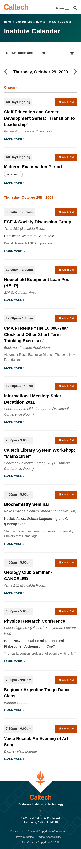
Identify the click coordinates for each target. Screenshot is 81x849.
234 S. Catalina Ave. (20, 292)
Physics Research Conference (34, 621)
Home (8, 21)
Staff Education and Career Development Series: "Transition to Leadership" (39, 118)
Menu (60, 8)
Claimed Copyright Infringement (47, 831)
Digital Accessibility (49, 836)
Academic (13, 174)
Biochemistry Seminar (26, 504)
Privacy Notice (25, 836)
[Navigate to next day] (75, 72)
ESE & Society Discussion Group (37, 221)
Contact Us (17, 831)
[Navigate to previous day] (5, 72)
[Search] (75, 8)
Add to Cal (67, 102)
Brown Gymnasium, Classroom (28, 131)
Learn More (13, 138)
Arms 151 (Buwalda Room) (25, 229)
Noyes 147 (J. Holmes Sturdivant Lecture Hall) (40, 511)
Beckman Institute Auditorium (27, 348)
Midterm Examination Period (33, 166)
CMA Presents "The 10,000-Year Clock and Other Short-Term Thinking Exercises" (36, 334)
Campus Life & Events (30, 21)
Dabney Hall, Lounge (20, 751)
